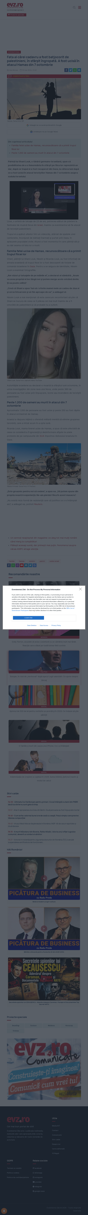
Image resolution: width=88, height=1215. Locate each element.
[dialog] (44, 607)
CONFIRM (29, 618)
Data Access (44, 625)
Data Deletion (31, 625)
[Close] (81, 590)
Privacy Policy (56, 625)
